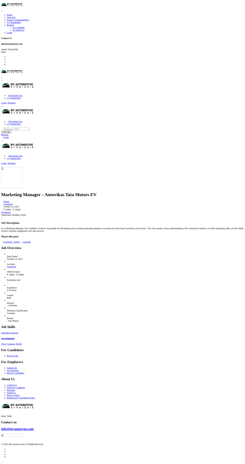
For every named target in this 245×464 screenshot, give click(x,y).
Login (9, 32)
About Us (11, 393)
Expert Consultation (18, 20)
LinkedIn (26, 242)
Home (9, 15)
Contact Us (12, 385)
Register (10, 25)
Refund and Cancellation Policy (21, 398)
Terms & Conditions (16, 387)
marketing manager (9, 333)
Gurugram (8, 204)
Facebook (8, 242)
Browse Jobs (12, 356)
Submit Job (12, 368)
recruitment (8, 338)
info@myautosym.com (17, 429)
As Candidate (18, 27)
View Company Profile (11, 344)
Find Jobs (11, 17)
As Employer (18, 30)
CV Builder (14, 22)
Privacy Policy (13, 395)
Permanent (6, 212)
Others (6, 201)
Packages (11, 390)
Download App (15, 95)
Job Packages (13, 370)
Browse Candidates (15, 373)
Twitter (16, 242)
